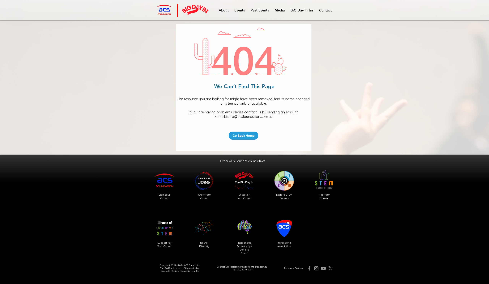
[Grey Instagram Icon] (316, 268)
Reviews (288, 268)
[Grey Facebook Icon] (309, 268)
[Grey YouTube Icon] (323, 268)
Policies (299, 268)
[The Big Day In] (330, 268)
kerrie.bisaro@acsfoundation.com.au (244, 116)
